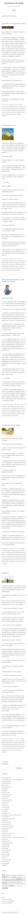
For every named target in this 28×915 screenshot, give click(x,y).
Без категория (5, 787)
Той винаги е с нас (9, 125)
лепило (13, 108)
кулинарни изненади (7, 818)
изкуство (4, 809)
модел (12, 556)
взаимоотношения (16, 550)
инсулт (16, 262)
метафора (22, 108)
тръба (16, 268)
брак (5, 550)
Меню (14, 10)
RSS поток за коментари (8, 901)
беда (22, 404)
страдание (4, 415)
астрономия (5, 783)
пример (7, 110)
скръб (21, 266)
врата (23, 875)
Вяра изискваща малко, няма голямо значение (13, 281)
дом (7, 879)
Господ (16, 740)
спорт (3, 857)
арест (22, 738)
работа (4, 883)
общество (4, 841)
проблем (18, 882)
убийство (4, 750)
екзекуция (6, 742)
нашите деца (5, 835)
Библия (23, 548)
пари (10, 746)
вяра (19, 406)
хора (11, 114)
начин (3, 110)
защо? (3, 803)
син (3, 885)
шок (5, 270)
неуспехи (4, 264)
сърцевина (18, 112)
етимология (5, 796)
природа (12, 559)
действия (21, 552)
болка (3, 260)
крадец (9, 744)
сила (18, 110)
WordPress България (7, 903)
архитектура (5, 781)
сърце (6, 886)
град (20, 740)
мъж (21, 410)
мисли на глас (5, 824)
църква (18, 885)
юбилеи (4, 865)
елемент (12, 106)
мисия (13, 744)
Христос (15, 114)
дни (17, 260)
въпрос (13, 740)
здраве (4, 805)
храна (15, 885)
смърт (24, 110)
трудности (6, 114)
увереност (13, 561)
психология (4, 850)
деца (3, 408)
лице (3, 880)
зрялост (22, 408)
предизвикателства (20, 557)
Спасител (21, 748)
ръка (6, 413)
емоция (24, 260)
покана (11, 411)
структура (9, 112)
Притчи (4, 848)
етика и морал (5, 794)
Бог (22, 104)
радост (9, 883)
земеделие (4, 807)
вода (20, 875)
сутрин (7, 268)
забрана (15, 742)
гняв (11, 260)
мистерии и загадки (7, 826)
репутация (12, 748)
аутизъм (4, 785)
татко (3, 561)
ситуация (18, 413)
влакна (3, 106)
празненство (5, 266)
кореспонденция (18, 554)
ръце (16, 883)
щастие (8, 270)
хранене (20, 268)
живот (16, 106)
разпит (8, 748)
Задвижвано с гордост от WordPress (10, 912)
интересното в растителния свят (10, 815)
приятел (13, 882)
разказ (11, 104)
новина (6, 746)
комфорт (14, 410)
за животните (5, 800)
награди (4, 831)
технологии (5, 859)
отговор (9, 557)
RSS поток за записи (7, 899)
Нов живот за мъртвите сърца (13, 23)
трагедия (11, 268)
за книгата (4, 802)
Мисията (5, 573)
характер (21, 561)
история (4, 816)
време (22, 550)
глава (22, 406)
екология (4, 792)
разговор (17, 559)
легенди (4, 820)
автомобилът (5, 777)
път (22, 882)
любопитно (5, 822)
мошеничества (5, 828)
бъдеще (7, 260)
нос (8, 411)
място (19, 744)
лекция (9, 108)
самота (13, 266)
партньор (23, 264)
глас (18, 877)
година (14, 260)
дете (25, 877)
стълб (13, 112)
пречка (19, 411)
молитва (16, 556)
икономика (4, 813)
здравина (20, 106)
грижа (17, 552)
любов (23, 262)
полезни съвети (6, 843)
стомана (4, 112)
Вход (3, 897)
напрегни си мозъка (7, 833)
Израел (4, 811)
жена (14, 879)
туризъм (4, 863)
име (7, 410)
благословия (10, 406)
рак (10, 266)
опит (5, 557)
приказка (4, 846)
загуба (7, 262)
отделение (17, 264)
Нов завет (4, 411)
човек (18, 114)
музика (3, 829)
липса (17, 410)
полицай (14, 746)
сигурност (13, 413)
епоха (6, 408)
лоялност (4, 556)
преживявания (5, 559)
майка (8, 556)
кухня (24, 554)
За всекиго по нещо (14, 3)
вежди (15, 406)
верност (9, 550)
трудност (7, 561)
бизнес (3, 788)
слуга (17, 748)
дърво (7, 106)
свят (9, 413)
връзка (4, 552)
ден (22, 877)
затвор (20, 742)
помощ (15, 411)
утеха (17, 561)
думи (20, 260)
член (15, 750)
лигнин (17, 108)
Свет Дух (17, 266)
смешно (4, 856)
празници (4, 844)
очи (3, 882)
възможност (9, 552)
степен (23, 413)
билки (3, 790)
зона (18, 408)
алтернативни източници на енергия (11, 779)
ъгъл (12, 270)
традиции (4, 861)
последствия (20, 746)
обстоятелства (10, 264)
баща (3, 740)
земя (24, 879)
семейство (4, 854)
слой (21, 110)
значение (14, 408)
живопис (4, 798)
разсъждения (13, 110)
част (21, 885)
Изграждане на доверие (11, 425)
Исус (6, 108)
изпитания (12, 262)
